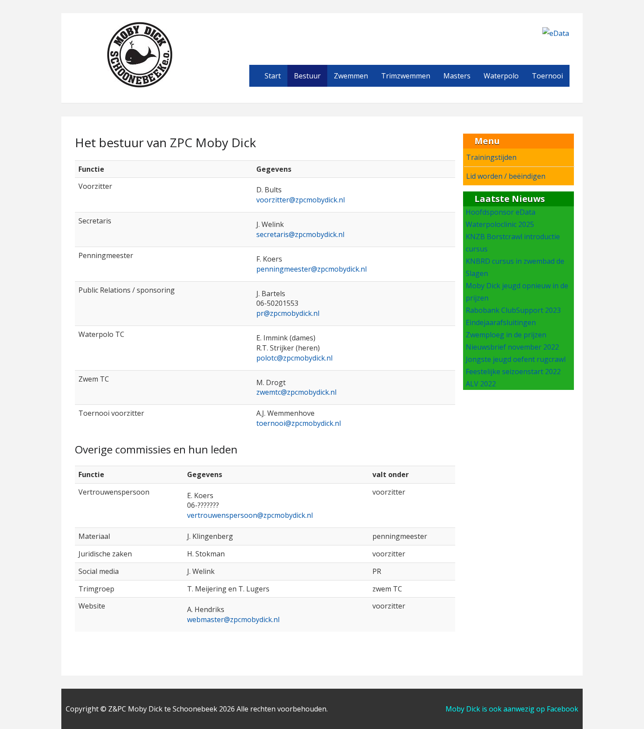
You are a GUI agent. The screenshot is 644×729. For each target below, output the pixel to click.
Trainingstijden (491, 157)
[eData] (555, 32)
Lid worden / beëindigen (505, 176)
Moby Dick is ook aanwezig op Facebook (512, 709)
